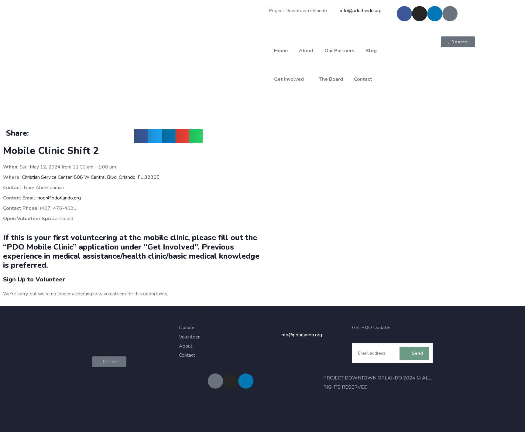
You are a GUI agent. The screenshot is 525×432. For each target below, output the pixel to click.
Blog (371, 50)
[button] (141, 136)
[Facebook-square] (215, 381)
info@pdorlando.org (301, 335)
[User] (450, 13)
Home (281, 50)
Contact (363, 79)
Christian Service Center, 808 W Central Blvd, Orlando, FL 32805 (91, 177)
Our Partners (339, 50)
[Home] (131, 61)
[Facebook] (404, 13)
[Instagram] (419, 13)
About (306, 50)
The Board (331, 79)
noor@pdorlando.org (59, 198)
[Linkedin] (434, 13)
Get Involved (289, 79)
